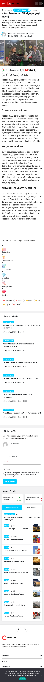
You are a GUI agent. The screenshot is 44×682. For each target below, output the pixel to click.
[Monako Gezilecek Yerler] (22, 593)
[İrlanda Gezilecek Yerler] (22, 615)
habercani (12, 33)
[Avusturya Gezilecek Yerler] (22, 604)
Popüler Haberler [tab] (12, 507)
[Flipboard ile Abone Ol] (29, 70)
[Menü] (3, 3)
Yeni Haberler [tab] (32, 507)
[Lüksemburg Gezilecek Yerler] (22, 528)
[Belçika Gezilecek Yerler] (22, 582)
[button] (36, 3)
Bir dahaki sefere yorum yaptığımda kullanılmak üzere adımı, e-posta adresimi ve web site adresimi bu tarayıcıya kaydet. (22, 474)
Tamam (22, 679)
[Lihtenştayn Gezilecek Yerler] (22, 550)
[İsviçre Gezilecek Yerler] (22, 539)
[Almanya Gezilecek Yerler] (22, 561)
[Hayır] (41, 675)
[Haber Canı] (13, 3)
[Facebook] (18, 629)
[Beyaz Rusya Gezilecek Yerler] (22, 571)
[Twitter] (25, 629)
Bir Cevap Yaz (10, 431)
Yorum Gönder (9, 481)
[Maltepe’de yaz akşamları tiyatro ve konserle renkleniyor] (22, 517)
